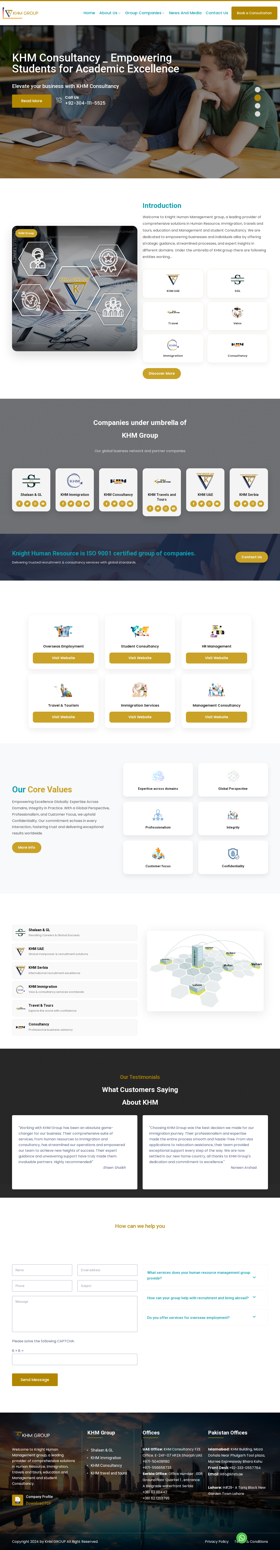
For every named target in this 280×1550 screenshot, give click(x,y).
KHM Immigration (106, 1457)
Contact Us (217, 13)
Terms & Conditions (251, 1541)
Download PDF (38, 1503)
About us (108, 13)
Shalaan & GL (102, 1450)
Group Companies (143, 13)
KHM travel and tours (109, 1473)
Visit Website (63, 657)
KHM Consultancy (106, 1465)
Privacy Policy (217, 1541)
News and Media (185, 13)
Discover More (162, 373)
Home (89, 13)
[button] (257, 89)
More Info (26, 847)
